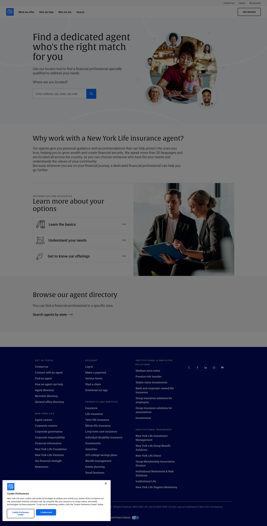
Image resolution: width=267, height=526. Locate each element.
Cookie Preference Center (20, 513)
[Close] (105, 483)
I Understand (46, 512)
